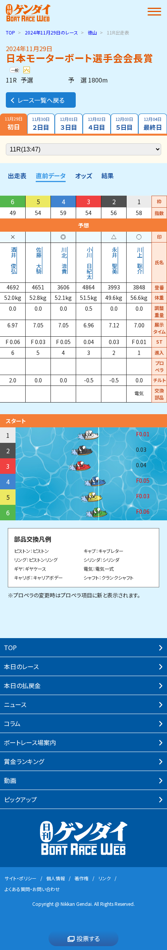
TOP (10, 32)
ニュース (15, 704)
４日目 (97, 124)
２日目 (41, 124)
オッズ (83, 175)
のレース (51, 32)
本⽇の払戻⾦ (22, 685)
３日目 (69, 124)
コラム (12, 723)
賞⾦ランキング (24, 761)
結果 (107, 175)
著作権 (82, 878)
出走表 (17, 175)
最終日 (152, 124)
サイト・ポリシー (21, 878)
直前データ (51, 175)
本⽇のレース (21, 666)
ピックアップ (20, 799)
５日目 (124, 124)
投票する (88, 938)
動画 (10, 780)
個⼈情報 (55, 878)
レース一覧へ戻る (40, 100)
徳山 (92, 32)
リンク (104, 878)
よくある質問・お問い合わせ (32, 889)
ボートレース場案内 (30, 742)
